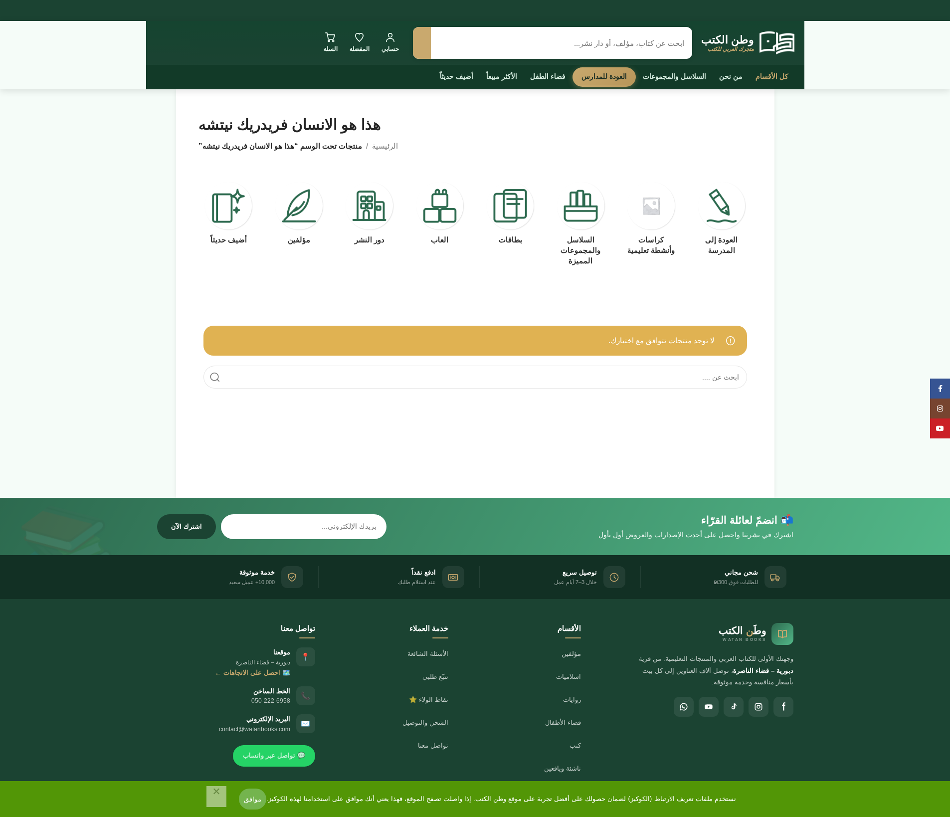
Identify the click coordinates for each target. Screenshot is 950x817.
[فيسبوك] (783, 707)
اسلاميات (568, 676)
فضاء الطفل (548, 76)
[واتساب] (684, 707)
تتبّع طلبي (435, 676)
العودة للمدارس (604, 76)
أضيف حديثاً (456, 76)
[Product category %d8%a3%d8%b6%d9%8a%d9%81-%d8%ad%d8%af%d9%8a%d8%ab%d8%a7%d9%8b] (228, 216)
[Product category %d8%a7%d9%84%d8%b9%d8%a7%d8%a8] (439, 216)
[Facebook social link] (940, 389)
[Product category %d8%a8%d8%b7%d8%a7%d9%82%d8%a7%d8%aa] (510, 216)
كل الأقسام (772, 76)
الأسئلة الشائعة (427, 653)
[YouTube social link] (940, 428)
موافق (252, 799)
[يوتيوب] (709, 707)
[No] (216, 796)
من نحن (731, 76)
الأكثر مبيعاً (501, 76)
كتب (575, 745)
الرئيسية (385, 146)
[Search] (214, 377)
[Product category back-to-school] (721, 221)
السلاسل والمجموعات (674, 76)
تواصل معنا (433, 745)
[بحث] (422, 43)
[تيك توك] (734, 707)
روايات (572, 699)
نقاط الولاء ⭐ (428, 699)
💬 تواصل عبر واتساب (274, 755)
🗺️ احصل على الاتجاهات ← (252, 672)
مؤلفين (571, 653)
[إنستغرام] (758, 707)
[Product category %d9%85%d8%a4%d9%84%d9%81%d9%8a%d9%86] (299, 216)
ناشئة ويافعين (562, 768)
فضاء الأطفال (563, 722)
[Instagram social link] (940, 408)
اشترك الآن (186, 526)
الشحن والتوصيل (425, 722)
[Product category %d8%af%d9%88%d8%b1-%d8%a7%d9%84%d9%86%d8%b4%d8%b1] (369, 216)
